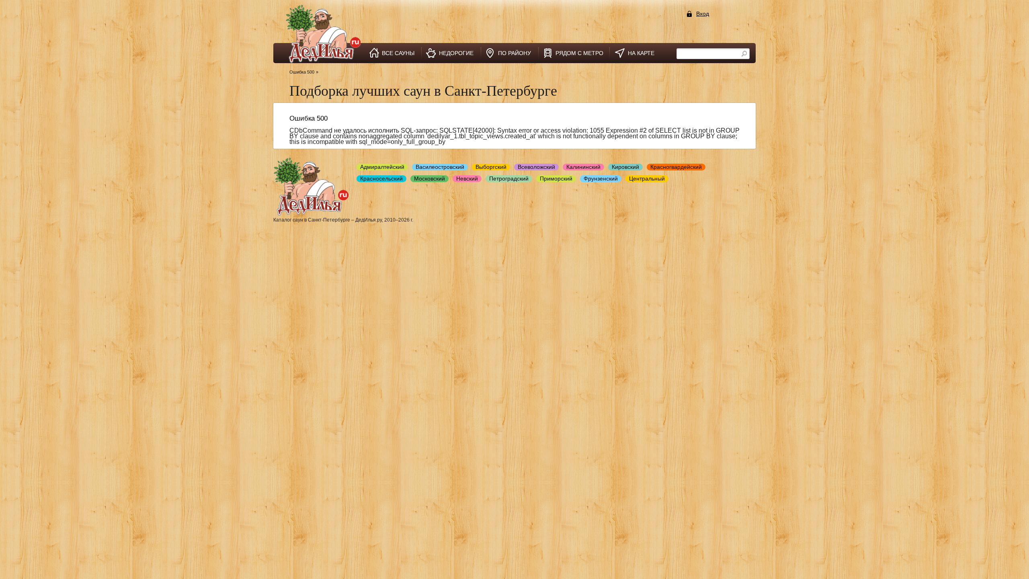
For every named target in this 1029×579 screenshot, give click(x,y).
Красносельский (381, 178)
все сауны (398, 53)
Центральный (647, 178)
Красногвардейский (676, 167)
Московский (429, 178)
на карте (641, 53)
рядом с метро (579, 53)
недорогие (456, 53)
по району (514, 53)
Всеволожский (536, 167)
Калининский (583, 167)
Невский (467, 178)
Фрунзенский (601, 178)
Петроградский (509, 178)
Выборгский (491, 167)
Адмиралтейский (382, 167)
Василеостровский (440, 167)
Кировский (625, 167)
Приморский (556, 178)
